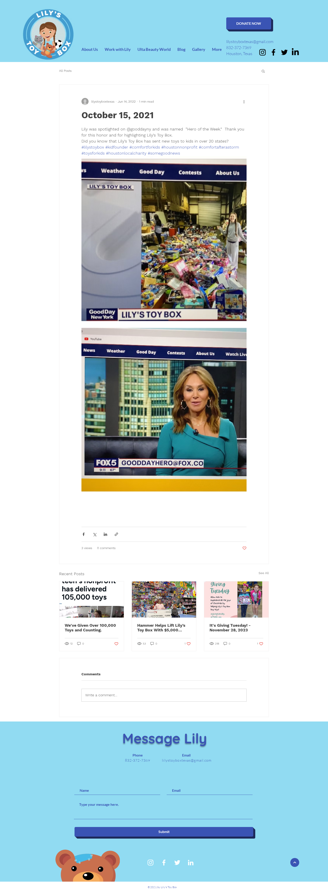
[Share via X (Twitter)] (94, 534)
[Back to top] (294, 862)
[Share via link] (116, 534)
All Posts (65, 70)
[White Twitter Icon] (177, 862)
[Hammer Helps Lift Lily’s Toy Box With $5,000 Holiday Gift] (164, 599)
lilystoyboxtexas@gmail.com (249, 41)
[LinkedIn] (295, 52)
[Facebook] (273, 52)
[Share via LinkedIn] (105, 534)
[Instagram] (262, 52)
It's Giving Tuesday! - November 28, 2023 (230, 627)
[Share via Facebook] (83, 534)
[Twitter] (284, 52)
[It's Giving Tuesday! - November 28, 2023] (236, 599)
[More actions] (244, 101)
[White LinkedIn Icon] (191, 862)
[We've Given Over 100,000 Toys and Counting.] (91, 599)
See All (264, 573)
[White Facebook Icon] (164, 862)
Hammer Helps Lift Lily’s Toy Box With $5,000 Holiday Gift (161, 627)
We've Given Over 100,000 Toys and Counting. (90, 627)
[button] (263, 71)
